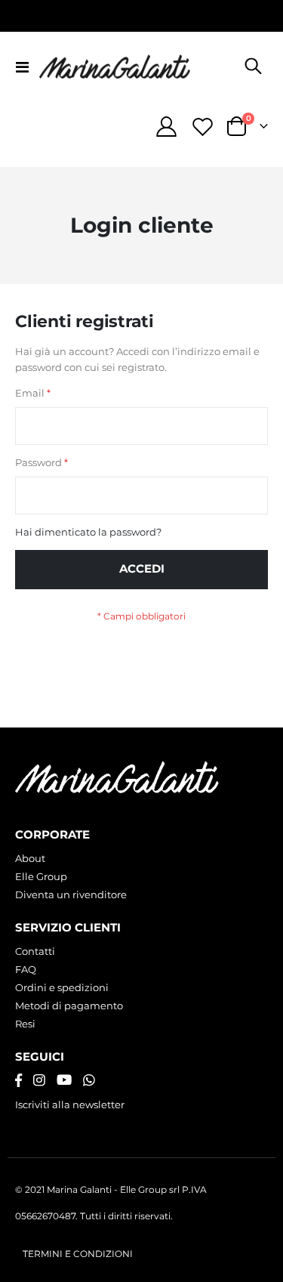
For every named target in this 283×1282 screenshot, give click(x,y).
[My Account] (166, 126)
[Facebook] (18, 1080)
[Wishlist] (202, 126)
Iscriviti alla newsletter (70, 1104)
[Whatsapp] (89, 1080)
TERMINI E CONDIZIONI (78, 1254)
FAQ (25, 969)
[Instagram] (39, 1080)
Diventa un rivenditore (71, 894)
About (30, 858)
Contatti (35, 951)
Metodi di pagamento (69, 1005)
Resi (25, 1024)
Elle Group (41, 876)
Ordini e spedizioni (62, 987)
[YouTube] (64, 1080)
